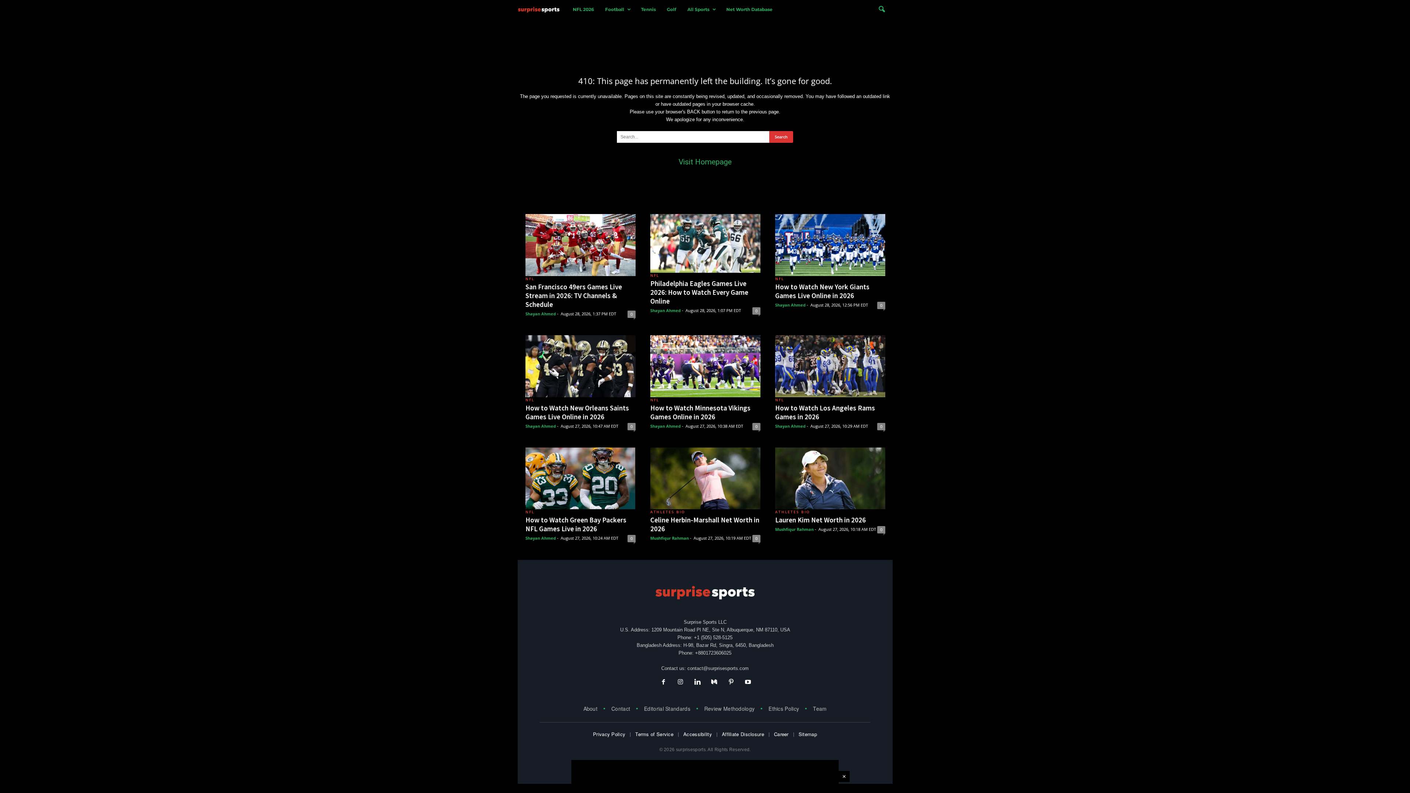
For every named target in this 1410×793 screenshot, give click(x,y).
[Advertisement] (705, 41)
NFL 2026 (583, 9)
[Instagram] (680, 682)
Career (781, 734)
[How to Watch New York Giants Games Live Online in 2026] (830, 245)
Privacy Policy (609, 734)
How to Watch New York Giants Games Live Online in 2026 (822, 291)
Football (614, 9)
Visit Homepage (705, 161)
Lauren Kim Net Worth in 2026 (820, 519)
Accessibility (697, 734)
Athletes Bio (667, 511)
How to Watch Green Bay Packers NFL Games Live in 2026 (575, 524)
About (590, 708)
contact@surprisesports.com (718, 668)
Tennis (648, 9)
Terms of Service (654, 734)
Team (820, 708)
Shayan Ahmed (540, 313)
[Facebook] (663, 682)
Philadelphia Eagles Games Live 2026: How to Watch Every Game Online (699, 292)
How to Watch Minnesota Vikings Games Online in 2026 (700, 412)
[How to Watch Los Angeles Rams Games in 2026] (830, 366)
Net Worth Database (749, 9)
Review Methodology (729, 708)
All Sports (698, 9)
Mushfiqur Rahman (669, 538)
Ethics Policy (784, 708)
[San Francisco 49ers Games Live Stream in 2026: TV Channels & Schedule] (580, 245)
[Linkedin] (697, 682)
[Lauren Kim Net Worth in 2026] (830, 479)
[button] (882, 9)
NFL (529, 278)
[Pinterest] (731, 682)
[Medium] (714, 682)
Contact (620, 708)
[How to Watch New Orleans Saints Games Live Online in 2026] (580, 366)
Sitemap (808, 734)
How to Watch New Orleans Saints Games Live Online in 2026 (577, 412)
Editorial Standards (667, 708)
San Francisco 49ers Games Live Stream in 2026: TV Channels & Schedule (573, 295)
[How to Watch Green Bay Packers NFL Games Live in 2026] (580, 479)
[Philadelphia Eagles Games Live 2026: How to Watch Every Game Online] (705, 243)
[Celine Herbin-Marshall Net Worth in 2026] (705, 479)
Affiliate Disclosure (743, 734)
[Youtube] (747, 682)
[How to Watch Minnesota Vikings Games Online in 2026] (705, 366)
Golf (671, 9)
